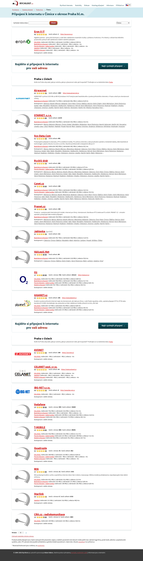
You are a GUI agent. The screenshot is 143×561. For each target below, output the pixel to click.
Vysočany (122, 126)
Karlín (61, 108)
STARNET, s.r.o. (43, 115)
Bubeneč (64, 104)
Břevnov (58, 104)
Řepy (73, 126)
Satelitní (37, 48)
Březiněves (70, 149)
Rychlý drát (41, 160)
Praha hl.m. (39, 10)
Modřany (51, 126)
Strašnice (92, 126)
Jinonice (45, 108)
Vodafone (39, 404)
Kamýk (56, 108)
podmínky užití (82, 553)
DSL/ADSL (37, 42)
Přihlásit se (120, 5)
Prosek (63, 126)
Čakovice (84, 149)
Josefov (51, 108)
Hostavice (120, 151)
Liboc (41, 126)
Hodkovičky (62, 106)
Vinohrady (114, 126)
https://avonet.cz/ (68, 353)
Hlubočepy (54, 106)
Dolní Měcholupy (108, 104)
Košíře (80, 108)
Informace (110, 5)
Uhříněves (106, 126)
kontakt (73, 553)
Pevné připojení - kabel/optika (44, 46)
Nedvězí (57, 126)
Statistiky (78, 5)
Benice (46, 124)
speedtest (81, 542)
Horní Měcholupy (86, 106)
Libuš (46, 126)
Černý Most (71, 104)
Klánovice (98, 153)
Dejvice (89, 104)
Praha (111, 82)
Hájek (52, 151)
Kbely (93, 153)
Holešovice (71, 106)
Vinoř (101, 261)
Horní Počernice (98, 106)
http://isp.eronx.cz (66, 34)
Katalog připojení (98, 5)
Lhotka (36, 126)
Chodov (120, 106)
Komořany (74, 108)
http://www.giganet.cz (69, 298)
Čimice (78, 104)
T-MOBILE (39, 427)
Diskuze (86, 5)
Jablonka (39, 231)
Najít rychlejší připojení (112, 66)
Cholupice (37, 108)
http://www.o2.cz (83, 275)
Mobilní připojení (39, 50)
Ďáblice (84, 104)
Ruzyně (68, 126)
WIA (36, 469)
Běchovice (47, 172)
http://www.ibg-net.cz (67, 390)
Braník (52, 104)
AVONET (39, 350)
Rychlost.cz (15, 10)
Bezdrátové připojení (41, 44)
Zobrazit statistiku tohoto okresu (23, 536)
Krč (84, 108)
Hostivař (107, 106)
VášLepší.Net (41, 251)
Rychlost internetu (66, 5)
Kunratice (95, 108)
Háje (40, 106)
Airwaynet (40, 90)
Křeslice (88, 108)
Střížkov (94, 240)
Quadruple (40, 448)
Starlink (39, 493)
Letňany (83, 240)
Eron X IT (39, 31)
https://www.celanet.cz (68, 369)
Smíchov (85, 126)
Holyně (77, 106)
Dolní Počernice (120, 104)
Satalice (78, 126)
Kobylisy (67, 108)
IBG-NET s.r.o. (42, 387)
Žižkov (100, 240)
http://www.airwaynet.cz (71, 93)
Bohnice (46, 104)
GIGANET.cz (40, 295)
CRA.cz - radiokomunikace (49, 514)
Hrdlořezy (51, 153)
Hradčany (114, 106)
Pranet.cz (39, 206)
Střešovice (99, 126)
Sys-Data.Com (42, 135)
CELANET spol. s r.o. (45, 366)
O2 (35, 272)
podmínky (41, 546)
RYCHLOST (26, 3)
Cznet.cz (39, 183)
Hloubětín (46, 106)
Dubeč (36, 106)
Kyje (100, 108)
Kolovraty (107, 124)
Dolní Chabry (97, 104)
